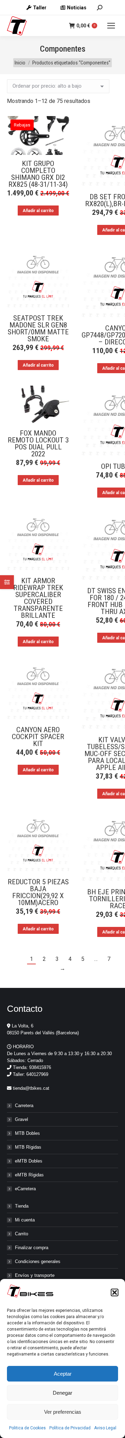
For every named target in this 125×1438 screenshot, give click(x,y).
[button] (114, 1292)
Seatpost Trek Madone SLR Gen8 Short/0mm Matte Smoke (38, 328)
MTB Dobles (27, 1133)
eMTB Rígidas (29, 1174)
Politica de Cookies (27, 1428)
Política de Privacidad (70, 1428)
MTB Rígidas (28, 1147)
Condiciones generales (37, 1261)
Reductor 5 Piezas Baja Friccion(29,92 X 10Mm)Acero (38, 892)
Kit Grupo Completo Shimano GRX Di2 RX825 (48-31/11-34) (38, 173)
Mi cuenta (25, 1219)
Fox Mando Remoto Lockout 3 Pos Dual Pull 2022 (38, 443)
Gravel (21, 1119)
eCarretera (25, 1188)
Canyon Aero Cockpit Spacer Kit (38, 737)
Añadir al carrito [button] (38, 210)
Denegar (62, 1393)
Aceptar (63, 1374)
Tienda (21, 1206)
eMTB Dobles (28, 1161)
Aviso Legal (105, 1428)
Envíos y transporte (35, 1275)
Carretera (24, 1105)
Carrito (21, 1233)
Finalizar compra (31, 1247)
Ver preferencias (62, 1412)
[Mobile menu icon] (111, 26)
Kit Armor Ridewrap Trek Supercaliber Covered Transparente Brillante (38, 598)
